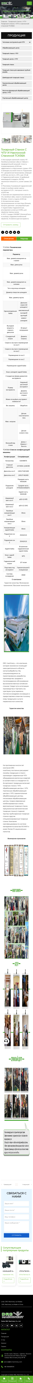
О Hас (21, 1379)
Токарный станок (8, 64)
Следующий (25, 1184)
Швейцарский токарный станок (13, 77)
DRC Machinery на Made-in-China (12, 1304)
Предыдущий (7, 1184)
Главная (4, 21)
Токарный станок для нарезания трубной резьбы (16, 71)
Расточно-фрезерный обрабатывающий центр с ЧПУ (16, 91)
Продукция (12, 1379)
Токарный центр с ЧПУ (10, 59)
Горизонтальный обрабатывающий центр (14, 84)
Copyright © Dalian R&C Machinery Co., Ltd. (15, 1375)
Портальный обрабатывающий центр (15, 98)
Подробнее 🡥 (7, 1280)
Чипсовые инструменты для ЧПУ (13, 42)
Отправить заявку (10, 225)
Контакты (29, 1379)
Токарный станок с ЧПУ (17, 21)
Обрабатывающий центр (10, 48)
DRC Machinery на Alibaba (13, 1301)
